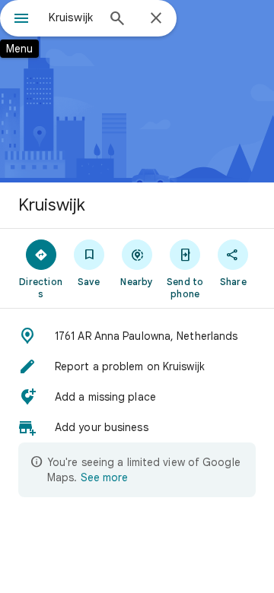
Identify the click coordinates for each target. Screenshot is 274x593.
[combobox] (72, 17)
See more (104, 477)
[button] (137, 336)
